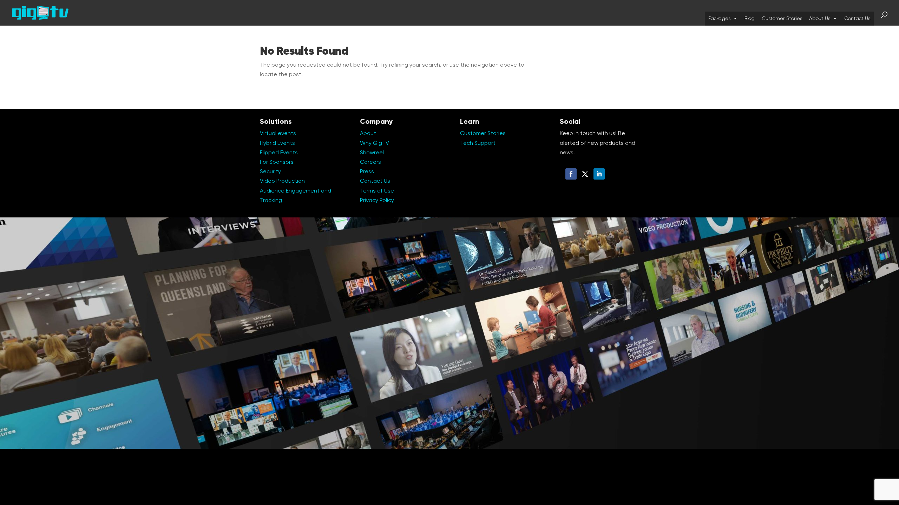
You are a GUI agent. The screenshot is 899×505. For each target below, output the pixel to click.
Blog (749, 18)
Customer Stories (782, 18)
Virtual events (278, 133)
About (368, 133)
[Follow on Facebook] (571, 174)
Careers (370, 162)
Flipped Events (279, 153)
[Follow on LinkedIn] (599, 174)
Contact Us (857, 18)
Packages (719, 18)
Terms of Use (377, 191)
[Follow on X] (585, 174)
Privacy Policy (377, 200)
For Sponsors (277, 162)
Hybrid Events (277, 143)
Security (270, 172)
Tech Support (478, 143)
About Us (819, 18)
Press (367, 172)
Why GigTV (374, 143)
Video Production (282, 181)
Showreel (372, 153)
